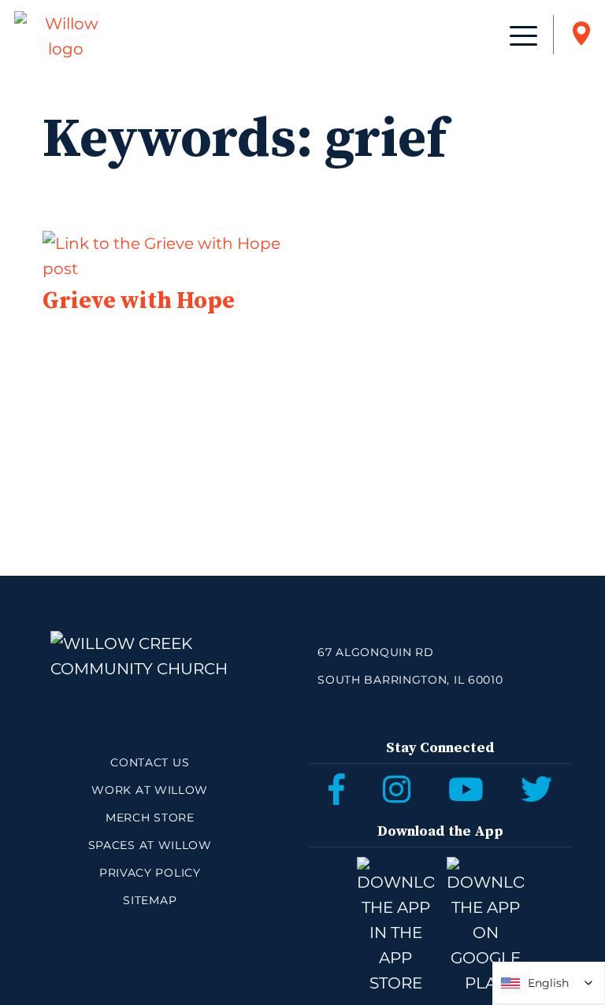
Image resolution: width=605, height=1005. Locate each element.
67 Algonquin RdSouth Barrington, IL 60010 (410, 666)
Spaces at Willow (150, 845)
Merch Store (150, 817)
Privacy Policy (150, 873)
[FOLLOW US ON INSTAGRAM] (396, 789)
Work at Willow (149, 790)
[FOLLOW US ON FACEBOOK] (336, 789)
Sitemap (149, 900)
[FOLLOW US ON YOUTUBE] (466, 789)
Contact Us (149, 762)
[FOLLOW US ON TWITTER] (536, 789)
